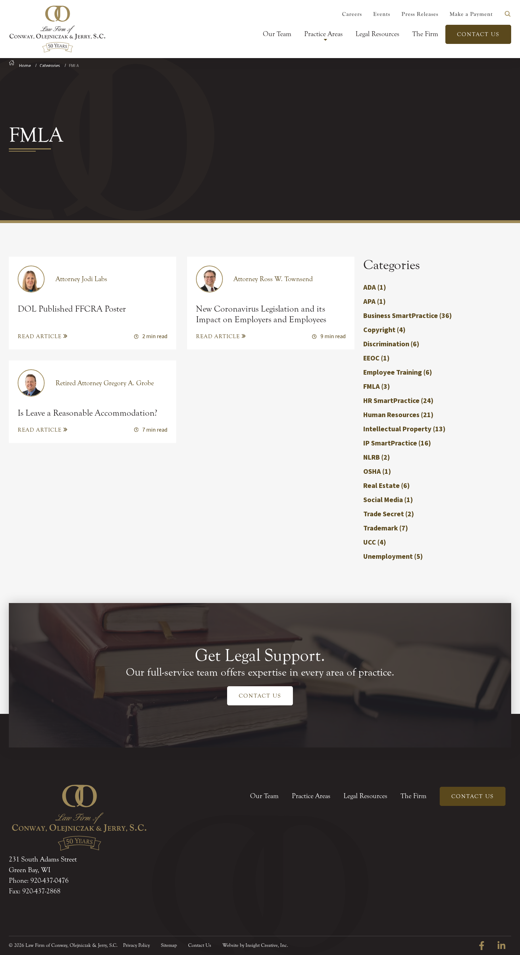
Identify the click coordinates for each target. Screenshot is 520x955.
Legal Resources (377, 34)
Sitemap (169, 945)
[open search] (507, 13)
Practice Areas (323, 34)
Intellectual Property (404, 429)
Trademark (385, 528)
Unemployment (393, 557)
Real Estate (386, 486)
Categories (50, 66)
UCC (374, 542)
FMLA (376, 387)
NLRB (376, 457)
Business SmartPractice (407, 316)
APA (374, 302)
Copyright (384, 330)
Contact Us (478, 34)
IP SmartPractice (397, 443)
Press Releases (419, 14)
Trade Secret (388, 514)
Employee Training (397, 372)
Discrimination (391, 344)
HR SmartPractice (398, 401)
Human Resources (398, 415)
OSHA (377, 472)
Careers (352, 14)
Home (25, 66)
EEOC (376, 358)
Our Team (277, 34)
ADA (374, 287)
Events (381, 14)
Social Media (388, 500)
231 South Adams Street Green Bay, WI (43, 864)
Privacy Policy (136, 945)
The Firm (425, 34)
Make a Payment (471, 14)
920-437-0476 (49, 880)
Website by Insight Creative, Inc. (255, 945)
